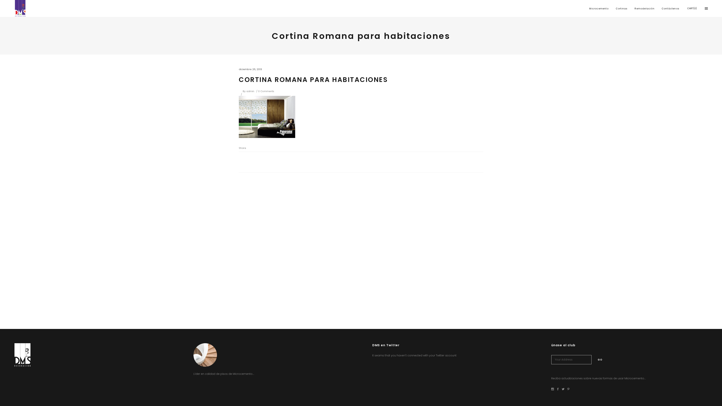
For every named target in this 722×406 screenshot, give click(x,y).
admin (250, 91)
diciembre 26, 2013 (250, 69)
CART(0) (692, 8)
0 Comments (266, 91)
